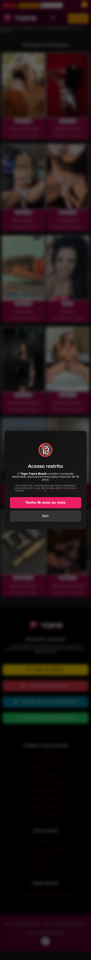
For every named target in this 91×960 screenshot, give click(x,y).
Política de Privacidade (60, 490)
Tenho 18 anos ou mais (45, 503)
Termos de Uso (34, 490)
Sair (45, 516)
